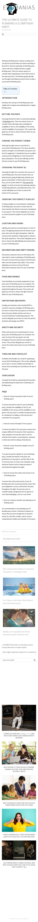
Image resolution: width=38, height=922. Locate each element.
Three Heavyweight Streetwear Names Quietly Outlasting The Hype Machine (19, 836)
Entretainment (12, 531)
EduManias (19, 7)
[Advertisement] (19, 683)
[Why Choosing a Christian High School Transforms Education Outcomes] (19, 799)
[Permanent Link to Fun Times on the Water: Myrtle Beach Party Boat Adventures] (19, 579)
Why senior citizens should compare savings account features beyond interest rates (19, 769)
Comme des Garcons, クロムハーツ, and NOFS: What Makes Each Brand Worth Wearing (19, 736)
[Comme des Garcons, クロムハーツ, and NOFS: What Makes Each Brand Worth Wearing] (19, 730)
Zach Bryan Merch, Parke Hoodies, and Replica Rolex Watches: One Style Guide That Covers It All (19, 865)
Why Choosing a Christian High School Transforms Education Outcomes (19, 804)
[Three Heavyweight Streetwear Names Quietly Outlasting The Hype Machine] (19, 831)
